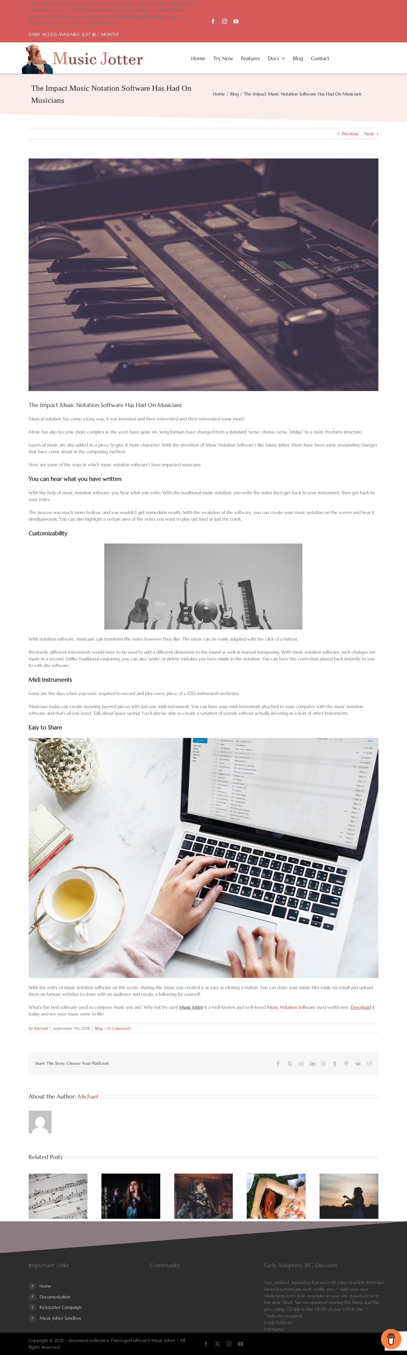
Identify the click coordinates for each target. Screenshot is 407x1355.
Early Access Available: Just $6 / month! (74, 34)
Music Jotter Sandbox (60, 1318)
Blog (98, 1028)
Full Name (274, 1329)
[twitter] (217, 1343)
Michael (41, 1028)
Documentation (54, 1297)
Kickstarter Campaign (60, 1307)
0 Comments (119, 1028)
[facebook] (213, 21)
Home (45, 1286)
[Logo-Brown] (82, 46)
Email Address (279, 1322)
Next (369, 134)
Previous (350, 134)
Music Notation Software (291, 1007)
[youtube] (235, 21)
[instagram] (224, 21)
